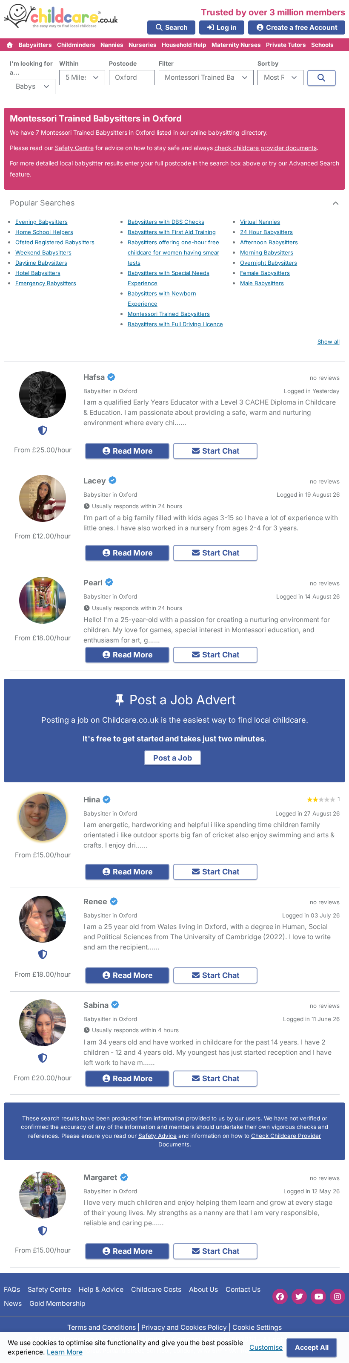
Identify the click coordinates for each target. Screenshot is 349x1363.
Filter (166, 63)
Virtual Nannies (260, 221)
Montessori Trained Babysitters (169, 313)
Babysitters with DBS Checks (166, 221)
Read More (132, 450)
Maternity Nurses (236, 44)
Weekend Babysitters (43, 252)
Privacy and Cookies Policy (184, 1327)
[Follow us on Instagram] (337, 1296)
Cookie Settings (257, 1327)
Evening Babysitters (41, 221)
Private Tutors (286, 44)
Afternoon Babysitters (269, 242)
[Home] (10, 45)
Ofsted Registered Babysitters (54, 242)
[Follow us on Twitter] (299, 1296)
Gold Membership (57, 1303)
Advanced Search (314, 163)
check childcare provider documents (266, 147)
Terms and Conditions (101, 1327)
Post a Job (172, 757)
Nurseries (143, 44)
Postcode (123, 63)
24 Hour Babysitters (266, 232)
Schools (322, 44)
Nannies (111, 44)
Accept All (312, 1347)
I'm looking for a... (31, 68)
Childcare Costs (156, 1289)
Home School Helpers (44, 232)
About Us (203, 1289)
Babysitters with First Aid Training (172, 232)
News (13, 1303)
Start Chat (220, 450)
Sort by (267, 63)
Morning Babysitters (266, 252)
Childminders (76, 44)
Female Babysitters (265, 272)
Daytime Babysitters (41, 262)
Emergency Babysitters (45, 283)
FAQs (12, 1289)
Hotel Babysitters (37, 272)
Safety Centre (74, 147)
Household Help (184, 44)
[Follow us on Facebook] (280, 1296)
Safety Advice (157, 1135)
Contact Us (243, 1289)
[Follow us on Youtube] (318, 1296)
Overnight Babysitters (268, 262)
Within (69, 63)
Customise (266, 1347)
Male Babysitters (262, 283)
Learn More (65, 1352)
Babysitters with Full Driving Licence (175, 324)
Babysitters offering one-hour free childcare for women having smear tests (173, 252)
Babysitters (35, 44)
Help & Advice (101, 1289)
